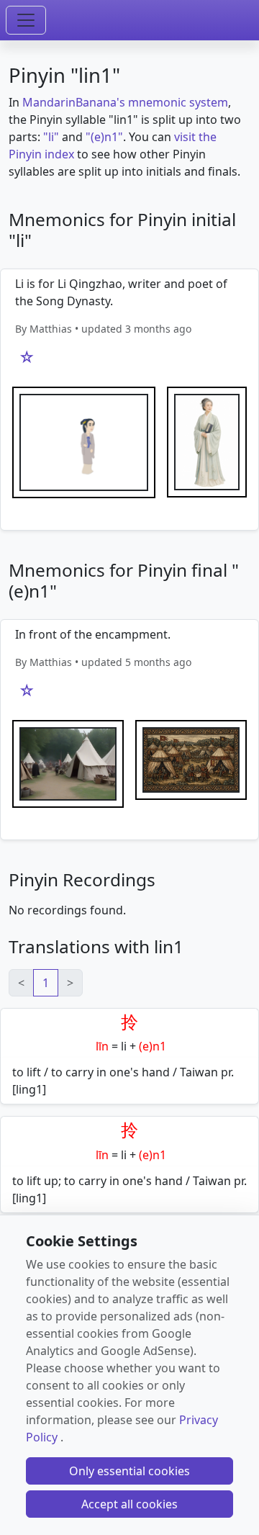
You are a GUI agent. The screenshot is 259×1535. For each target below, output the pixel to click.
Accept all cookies (129, 1504)
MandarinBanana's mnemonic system (125, 102)
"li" (51, 137)
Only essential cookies (129, 1471)
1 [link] (45, 983)
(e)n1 (152, 1046)
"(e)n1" (104, 137)
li (124, 1046)
